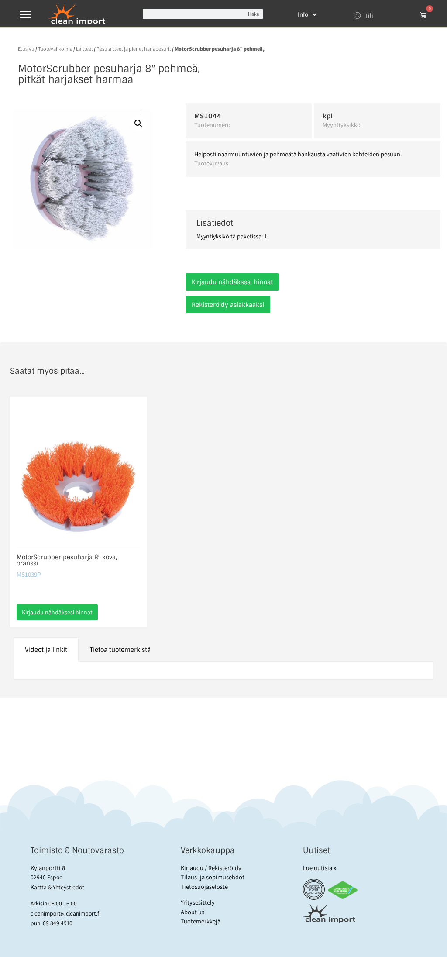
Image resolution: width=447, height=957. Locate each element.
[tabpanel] (224, 671)
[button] (138, 123)
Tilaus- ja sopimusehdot (212, 877)
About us (192, 912)
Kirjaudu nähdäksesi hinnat (232, 282)
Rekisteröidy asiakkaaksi (228, 305)
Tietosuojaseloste (204, 886)
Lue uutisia (320, 868)
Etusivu (26, 48)
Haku (253, 13)
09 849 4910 (57, 923)
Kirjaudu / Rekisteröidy (211, 868)
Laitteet (84, 48)
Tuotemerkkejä (200, 921)
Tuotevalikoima (55, 48)
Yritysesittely (198, 902)
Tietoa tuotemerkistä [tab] (120, 650)
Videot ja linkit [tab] (46, 650)
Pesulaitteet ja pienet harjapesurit (133, 48)
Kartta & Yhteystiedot (57, 887)
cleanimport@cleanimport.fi (65, 913)
